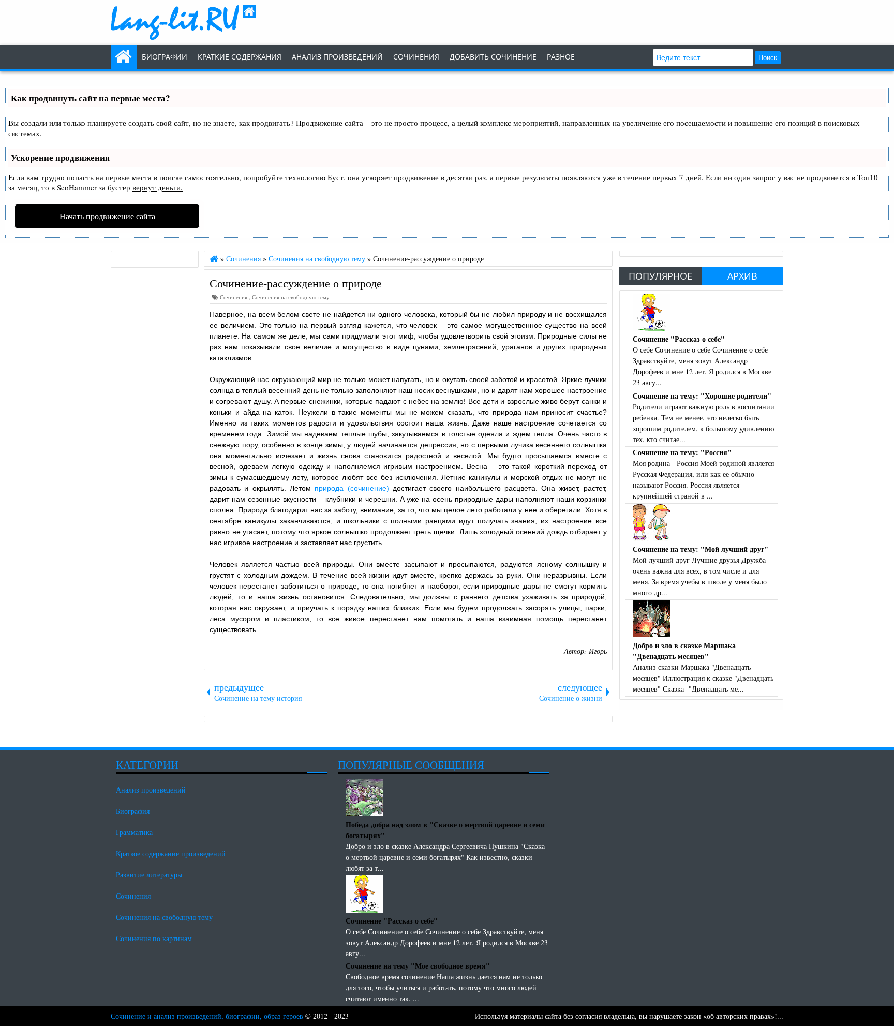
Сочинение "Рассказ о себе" (679, 338)
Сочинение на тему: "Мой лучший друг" (700, 549)
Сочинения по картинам (154, 938)
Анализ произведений (337, 57)
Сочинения (234, 297)
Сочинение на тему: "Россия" (682, 452)
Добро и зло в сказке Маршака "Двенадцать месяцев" (684, 651)
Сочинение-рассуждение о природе (296, 282)
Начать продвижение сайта (107, 216)
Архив (742, 276)
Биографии (164, 57)
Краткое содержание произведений (171, 853)
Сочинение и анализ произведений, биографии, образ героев (207, 1016)
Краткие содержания (239, 57)
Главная (124, 57)
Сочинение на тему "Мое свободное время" (418, 965)
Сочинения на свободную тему (291, 297)
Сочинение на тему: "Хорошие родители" (702, 395)
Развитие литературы (149, 875)
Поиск (767, 58)
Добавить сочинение (493, 57)
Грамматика (134, 832)
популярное (660, 276)
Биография (133, 811)
